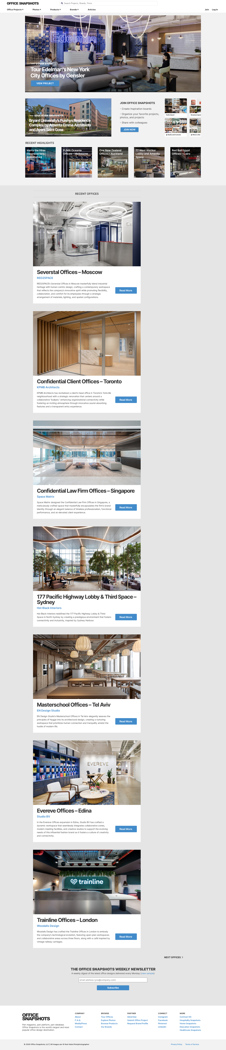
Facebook (163, 1020)
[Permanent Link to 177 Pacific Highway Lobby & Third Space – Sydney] (87, 558)
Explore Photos (108, 1020)
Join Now (129, 129)
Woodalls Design (48, 925)
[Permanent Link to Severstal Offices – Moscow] (87, 234)
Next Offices (172, 957)
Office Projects (14, 9)
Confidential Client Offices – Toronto (79, 381)
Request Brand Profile (137, 1023)
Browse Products (109, 1023)
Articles (92, 9)
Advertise (132, 1017)
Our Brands (106, 1027)
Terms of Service (192, 1044)
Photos (36, 9)
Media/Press (81, 1023)
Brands (73, 9)
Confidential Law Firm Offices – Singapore (86, 490)
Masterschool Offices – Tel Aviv (73, 704)
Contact (79, 1027)
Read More (125, 290)
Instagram (163, 1017)
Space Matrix (45, 496)
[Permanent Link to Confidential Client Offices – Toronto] (87, 343)
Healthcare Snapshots (190, 1030)
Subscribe (113, 987)
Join (207, 9)
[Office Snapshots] (31, 3)
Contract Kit (185, 1017)
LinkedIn (162, 1027)
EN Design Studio (48, 710)
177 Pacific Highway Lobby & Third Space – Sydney (86, 599)
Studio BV (43, 816)
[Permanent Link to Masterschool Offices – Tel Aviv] (87, 666)
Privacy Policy (176, 1044)
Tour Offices (107, 1017)
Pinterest (162, 1023)
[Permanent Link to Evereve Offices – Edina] (87, 772)
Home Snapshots (188, 1023)
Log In (215, 9)
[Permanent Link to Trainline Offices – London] (87, 882)
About (78, 1017)
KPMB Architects (48, 387)
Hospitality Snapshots (190, 1020)
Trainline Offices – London (67, 920)
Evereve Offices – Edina (64, 810)
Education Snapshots (190, 1027)
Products (54, 9)
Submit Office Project (137, 1020)
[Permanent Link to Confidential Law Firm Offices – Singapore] (87, 452)
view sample (147, 973)
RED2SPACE (45, 278)
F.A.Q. (78, 1020)
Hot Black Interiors (49, 608)
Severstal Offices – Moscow (69, 272)
